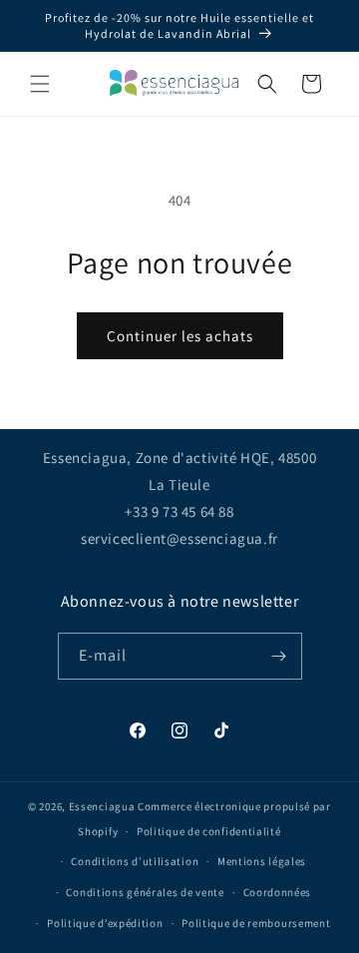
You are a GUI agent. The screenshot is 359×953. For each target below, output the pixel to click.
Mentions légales (261, 861)
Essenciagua (102, 806)
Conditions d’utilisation (134, 861)
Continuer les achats (180, 335)
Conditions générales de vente (144, 892)
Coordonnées (277, 892)
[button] (40, 84)
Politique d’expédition (105, 923)
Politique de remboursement (255, 923)
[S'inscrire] (279, 656)
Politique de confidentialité (209, 831)
